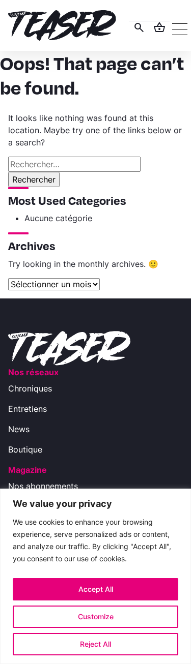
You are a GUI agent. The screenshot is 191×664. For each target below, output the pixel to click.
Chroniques (30, 388)
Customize (96, 616)
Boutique (25, 449)
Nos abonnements (43, 486)
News (19, 429)
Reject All (95, 644)
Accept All (95, 589)
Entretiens (27, 409)
